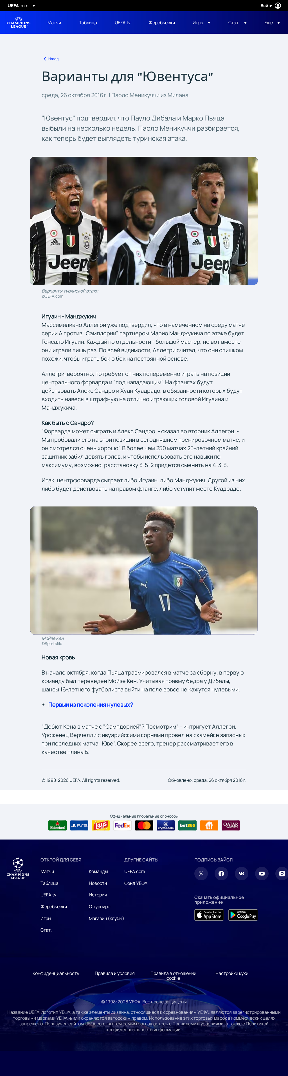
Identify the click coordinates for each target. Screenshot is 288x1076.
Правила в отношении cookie (173, 975)
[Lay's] (101, 825)
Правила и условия (115, 973)
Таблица (49, 883)
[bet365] (187, 825)
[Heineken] (57, 825)
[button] (201, 22)
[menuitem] (56, 22)
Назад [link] (53, 58)
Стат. (46, 930)
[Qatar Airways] (231, 825)
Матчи (47, 871)
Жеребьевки (53, 906)
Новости (98, 883)
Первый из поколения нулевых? (90, 704)
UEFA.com (134, 871)
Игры (45, 918)
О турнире (99, 906)
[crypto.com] (166, 825)
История (98, 895)
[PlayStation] (79, 825)
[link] (54, 22)
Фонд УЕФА (135, 883)
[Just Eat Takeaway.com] (209, 825)
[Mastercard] (144, 825)
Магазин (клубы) (106, 918)
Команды (98, 871)
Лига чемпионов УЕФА (18, 22)
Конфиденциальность (56, 973)
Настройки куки (231, 973)
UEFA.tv (48, 895)
